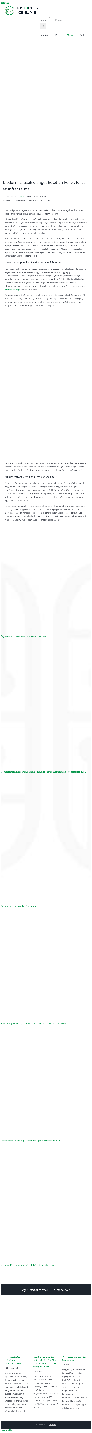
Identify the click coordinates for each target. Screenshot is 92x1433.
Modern (21, 196)
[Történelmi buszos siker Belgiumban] (74, 1326)
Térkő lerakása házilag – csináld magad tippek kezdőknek (30, 1140)
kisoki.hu (52, 1425)
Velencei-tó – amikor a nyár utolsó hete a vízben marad (29, 1265)
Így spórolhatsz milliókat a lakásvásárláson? (23, 636)
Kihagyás (5, 2)
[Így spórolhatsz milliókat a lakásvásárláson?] (17, 1326)
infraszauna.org (12, 289)
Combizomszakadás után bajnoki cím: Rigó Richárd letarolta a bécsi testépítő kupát (43, 771)
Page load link (7, 1430)
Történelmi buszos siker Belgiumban (19, 906)
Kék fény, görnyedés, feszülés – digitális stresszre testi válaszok (33, 1023)
